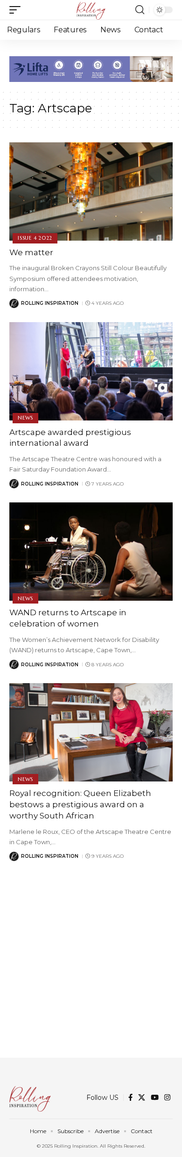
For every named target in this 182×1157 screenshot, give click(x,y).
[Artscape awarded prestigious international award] (91, 371)
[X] (141, 1097)
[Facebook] (130, 1097)
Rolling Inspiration (49, 303)
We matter (31, 252)
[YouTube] (154, 1097)
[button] (17, 10)
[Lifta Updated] (91, 68)
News (25, 417)
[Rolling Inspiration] (91, 10)
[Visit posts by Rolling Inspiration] (14, 303)
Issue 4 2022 (35, 238)
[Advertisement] (91, 966)
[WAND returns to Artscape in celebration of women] (91, 551)
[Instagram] (167, 1097)
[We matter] (91, 191)
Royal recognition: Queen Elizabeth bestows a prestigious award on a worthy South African (80, 804)
